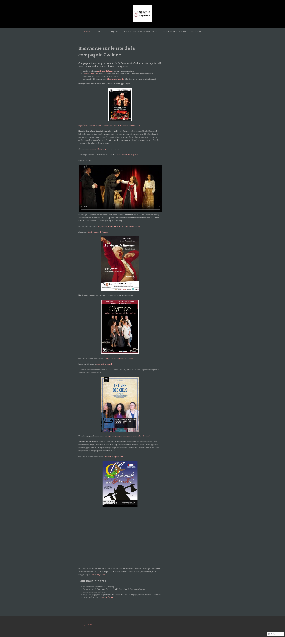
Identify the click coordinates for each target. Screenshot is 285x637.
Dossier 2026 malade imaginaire (127, 154)
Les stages (196, 32)
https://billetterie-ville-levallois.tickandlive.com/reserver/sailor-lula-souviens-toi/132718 (109, 125)
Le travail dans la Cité (90, 74)
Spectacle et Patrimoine (174, 32)
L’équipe (114, 32)
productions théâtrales (105, 71)
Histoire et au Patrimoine (115, 79)
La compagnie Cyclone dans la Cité (140, 32)
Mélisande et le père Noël (113, 456)
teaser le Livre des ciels (104, 364)
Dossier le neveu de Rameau (98, 232)
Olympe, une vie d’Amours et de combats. (118, 358)
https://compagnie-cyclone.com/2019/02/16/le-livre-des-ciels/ (127, 436)
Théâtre (101, 32)
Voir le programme (98, 574)
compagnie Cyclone (107, 597)
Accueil (88, 32)
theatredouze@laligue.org (97, 149)
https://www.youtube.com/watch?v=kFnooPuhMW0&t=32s (119, 226)
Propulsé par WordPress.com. (87, 625)
